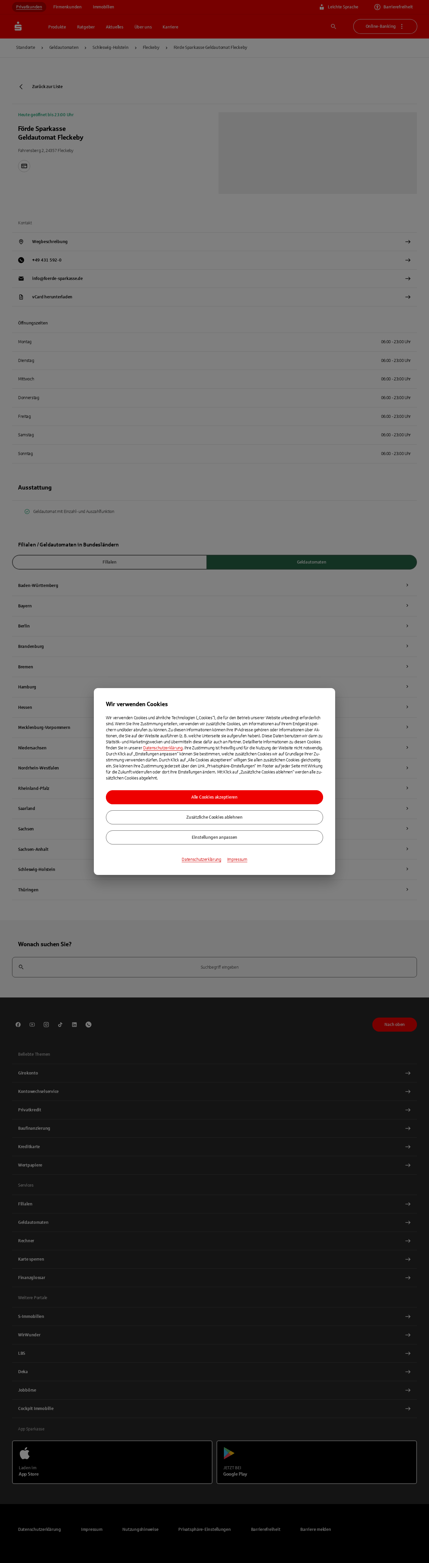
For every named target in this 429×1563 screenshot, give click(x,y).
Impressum (237, 859)
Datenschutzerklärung (163, 748)
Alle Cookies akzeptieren (214, 797)
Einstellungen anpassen (214, 837)
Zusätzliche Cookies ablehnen (214, 817)
